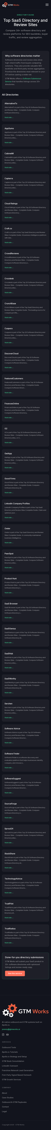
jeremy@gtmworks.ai (11, 1029)
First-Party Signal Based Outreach (16, 1075)
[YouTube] (7, 1035)
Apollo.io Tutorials (10, 1052)
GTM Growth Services (11, 1079)
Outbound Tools (9, 1047)
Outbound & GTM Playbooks (14, 1102)
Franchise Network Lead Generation (17, 1070)
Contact (5, 1107)
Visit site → (9, 117)
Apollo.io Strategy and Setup (14, 1056)
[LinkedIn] (3, 1035)
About (4, 1093)
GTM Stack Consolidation (13, 1061)
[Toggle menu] (47, 4)
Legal (4, 1111)
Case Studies (7, 1098)
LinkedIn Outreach (10, 1066)
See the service (15, 973)
